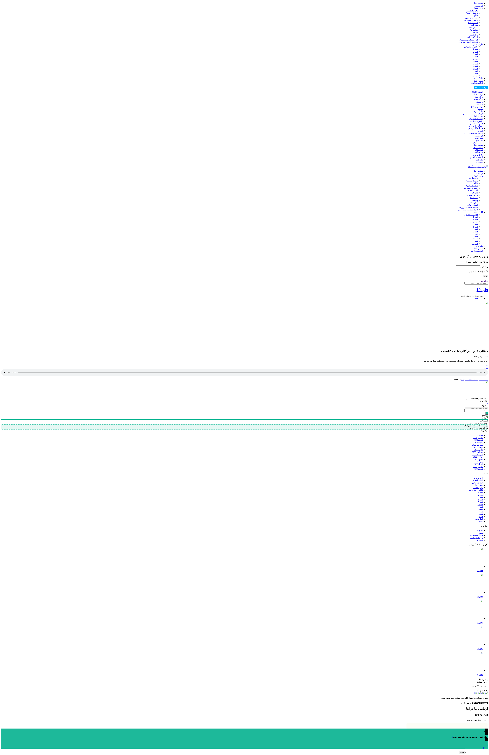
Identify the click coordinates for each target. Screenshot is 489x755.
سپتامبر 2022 (477, 452)
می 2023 (479, 435)
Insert (462, 753)
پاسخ (485, 747)
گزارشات (474, 35)
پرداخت (480, 102)
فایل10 (482, 289)
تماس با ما (478, 81)
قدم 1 (475, 49)
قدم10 (475, 71)
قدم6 (475, 61)
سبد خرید (479, 138)
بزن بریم (484, 281)
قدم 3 (475, 54)
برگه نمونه (478, 97)
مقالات (475, 32)
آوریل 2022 (478, 464)
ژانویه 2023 (478, 442)
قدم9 (475, 68)
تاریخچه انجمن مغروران (468, 42)
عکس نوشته (472, 27)
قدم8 (475, 66)
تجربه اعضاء (472, 10)
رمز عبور (484, 267)
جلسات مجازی (471, 18)
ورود (481, 533)
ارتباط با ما (478, 478)
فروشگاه (479, 150)
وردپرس (479, 540)
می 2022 (479, 462)
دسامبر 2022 (477, 445)
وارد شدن (484, 403)
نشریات (474, 25)
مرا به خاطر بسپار (477, 271)
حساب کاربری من (475, 126)
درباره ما (479, 6)
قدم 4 (475, 56)
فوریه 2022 (478, 469)
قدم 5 (475, 59)
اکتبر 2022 (478, 450)
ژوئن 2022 (478, 459)
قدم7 (475, 64)
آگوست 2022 (477, 454)
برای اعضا (478, 8)
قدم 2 (475, 52)
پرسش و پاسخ (472, 13)
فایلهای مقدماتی (471, 47)
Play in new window (469, 379)
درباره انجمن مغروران (468, 39)
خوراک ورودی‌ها (476, 535)
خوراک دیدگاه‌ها (476, 538)
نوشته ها (479, 162)
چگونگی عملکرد (476, 123)
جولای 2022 (478, 457)
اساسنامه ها (473, 23)
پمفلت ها (474, 30)
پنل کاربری (478, 78)
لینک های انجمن (476, 83)
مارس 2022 (478, 467)
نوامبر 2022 (478, 447)
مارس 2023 (478, 438)
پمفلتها (480, 109)
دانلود (475, 15)
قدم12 (475, 76)
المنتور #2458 (477, 92)
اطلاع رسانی (472, 37)
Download (483, 379)
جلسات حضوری (471, 20)
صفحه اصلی (478, 3)
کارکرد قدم (478, 44)
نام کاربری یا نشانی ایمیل (477, 262)
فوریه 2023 (478, 440)
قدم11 (475, 73)
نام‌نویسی (479, 530)
